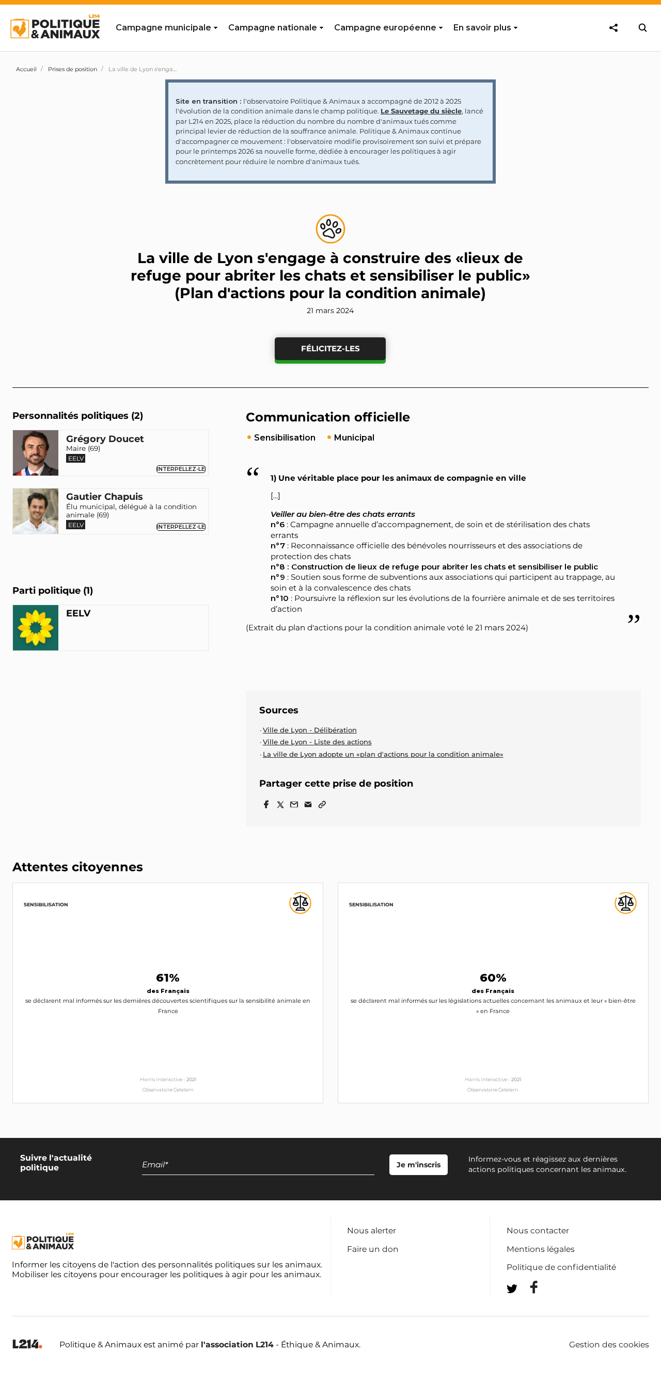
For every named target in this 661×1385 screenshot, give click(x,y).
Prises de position (72, 69)
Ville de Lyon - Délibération (310, 730)
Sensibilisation (46, 904)
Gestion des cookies (609, 1345)
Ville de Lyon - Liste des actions (317, 742)
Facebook (527, 1287)
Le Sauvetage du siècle (421, 111)
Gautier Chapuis (104, 497)
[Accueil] (54, 48)
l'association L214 (237, 1344)
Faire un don (373, 1249)
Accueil (26, 69)
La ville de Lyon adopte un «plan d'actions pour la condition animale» (383, 754)
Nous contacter (538, 1230)
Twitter (527, 1307)
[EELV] (35, 629)
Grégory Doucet (105, 439)
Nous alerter (371, 1230)
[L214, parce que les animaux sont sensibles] (27, 1344)
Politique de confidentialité (561, 1267)
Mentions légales (541, 1249)
